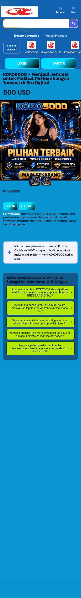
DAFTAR (59, 63)
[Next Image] (77, 140)
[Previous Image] (3, 140)
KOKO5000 (11, 213)
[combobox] (36, 23)
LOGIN (22, 63)
